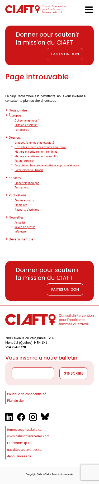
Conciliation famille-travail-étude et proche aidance (47, 165)
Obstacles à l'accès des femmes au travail (40, 147)
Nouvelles (16, 217)
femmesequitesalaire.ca (24, 429)
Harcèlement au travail (29, 170)
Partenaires (22, 130)
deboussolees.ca (19, 456)
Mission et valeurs (26, 125)
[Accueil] (35, 12)
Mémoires (21, 205)
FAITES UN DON (65, 54)
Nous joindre (18, 110)
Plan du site (15, 400)
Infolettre (21, 231)
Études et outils (25, 200)
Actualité (20, 222)
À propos (15, 115)
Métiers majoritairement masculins (37, 156)
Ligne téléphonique (27, 183)
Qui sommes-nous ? (27, 120)
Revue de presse (25, 227)
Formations (22, 187)
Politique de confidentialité (26, 394)
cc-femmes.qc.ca (19, 443)
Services (15, 178)
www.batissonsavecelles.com (28, 436)
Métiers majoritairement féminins (36, 151)
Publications (17, 195)
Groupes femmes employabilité (34, 142)
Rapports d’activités (27, 209)
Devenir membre (21, 239)
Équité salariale (24, 161)
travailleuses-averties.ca (24, 449)
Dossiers (15, 137)
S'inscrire (73, 373)
